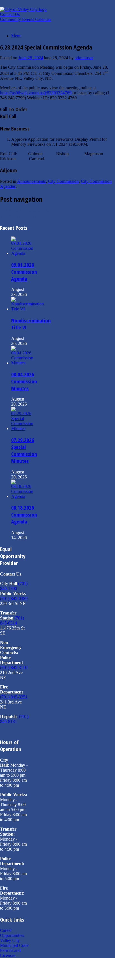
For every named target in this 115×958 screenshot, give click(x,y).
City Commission (63, 181)
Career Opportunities (12, 933)
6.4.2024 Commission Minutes (30, 211)
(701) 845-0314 (12, 620)
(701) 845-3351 (14, 697)
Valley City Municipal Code (14, 943)
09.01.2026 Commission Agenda (24, 271)
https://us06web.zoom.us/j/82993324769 (35, 92)
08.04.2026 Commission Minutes (24, 381)
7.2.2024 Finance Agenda (25, 216)
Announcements (31, 181)
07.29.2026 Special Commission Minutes (24, 450)
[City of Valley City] (23, 9)
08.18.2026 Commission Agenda (24, 514)
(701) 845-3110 (13, 667)
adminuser (84, 57)
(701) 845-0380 (14, 598)
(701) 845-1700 (14, 586)
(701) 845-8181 (14, 719)
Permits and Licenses (10, 953)
